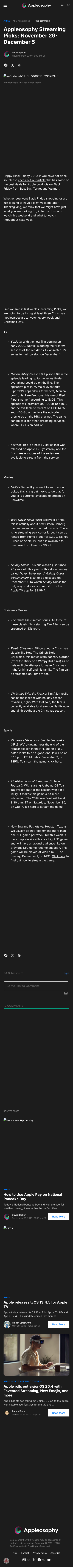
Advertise (55, 1553)
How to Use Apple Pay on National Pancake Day (33, 1196)
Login (65, 973)
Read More (58, 1216)
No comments (43, 20)
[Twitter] (34, 1559)
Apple (7, 21)
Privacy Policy (39, 1553)
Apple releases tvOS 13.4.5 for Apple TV (35, 1304)
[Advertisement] (36, 127)
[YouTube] (48, 1559)
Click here (29, 806)
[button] (5, 5)
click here (54, 761)
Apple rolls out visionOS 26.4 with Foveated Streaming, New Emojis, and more (36, 1390)
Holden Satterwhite (21, 1322)
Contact (25, 1553)
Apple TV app (20, 590)
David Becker (19, 52)
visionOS (36, 1381)
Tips (15, 1553)
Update (15, 1381)
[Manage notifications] (6, 1560)
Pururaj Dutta (19, 1411)
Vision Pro (25, 1381)
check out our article (32, 180)
